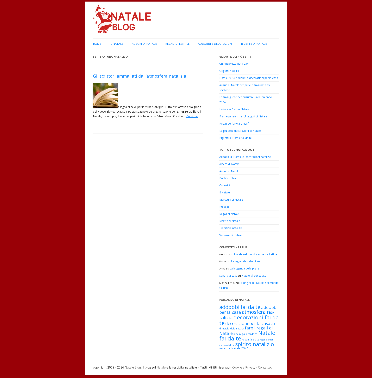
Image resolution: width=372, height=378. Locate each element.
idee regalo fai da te (245, 334)
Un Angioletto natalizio (233, 63)
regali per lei (266, 339)
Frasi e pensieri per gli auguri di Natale (243, 116)
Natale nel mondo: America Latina (255, 254)
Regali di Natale (177, 43)
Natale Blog (133, 367)
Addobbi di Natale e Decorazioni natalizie (245, 157)
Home (97, 43)
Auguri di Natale (144, 43)
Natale (161, 367)
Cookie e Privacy (243, 367)
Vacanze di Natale (230, 235)
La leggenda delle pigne (245, 261)
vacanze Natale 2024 (233, 348)
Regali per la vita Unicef (234, 123)
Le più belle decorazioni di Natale (240, 131)
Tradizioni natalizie (231, 228)
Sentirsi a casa (228, 275)
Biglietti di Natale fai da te (235, 138)
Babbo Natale (228, 178)
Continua (192, 116)
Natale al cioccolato (253, 275)
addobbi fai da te (239, 306)
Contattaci (265, 367)
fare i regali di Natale (246, 330)
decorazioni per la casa (247, 323)
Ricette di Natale (254, 43)
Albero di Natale (229, 164)
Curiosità (224, 185)
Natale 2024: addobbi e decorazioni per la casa (248, 78)
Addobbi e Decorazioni (215, 43)
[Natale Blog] (122, 32)
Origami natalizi (229, 71)
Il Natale (116, 43)
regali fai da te (250, 339)
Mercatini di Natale (231, 199)
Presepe (224, 207)
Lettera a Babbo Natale (234, 109)
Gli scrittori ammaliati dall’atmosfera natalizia (139, 76)
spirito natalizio (254, 344)
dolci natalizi (237, 328)
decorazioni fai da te (249, 320)
